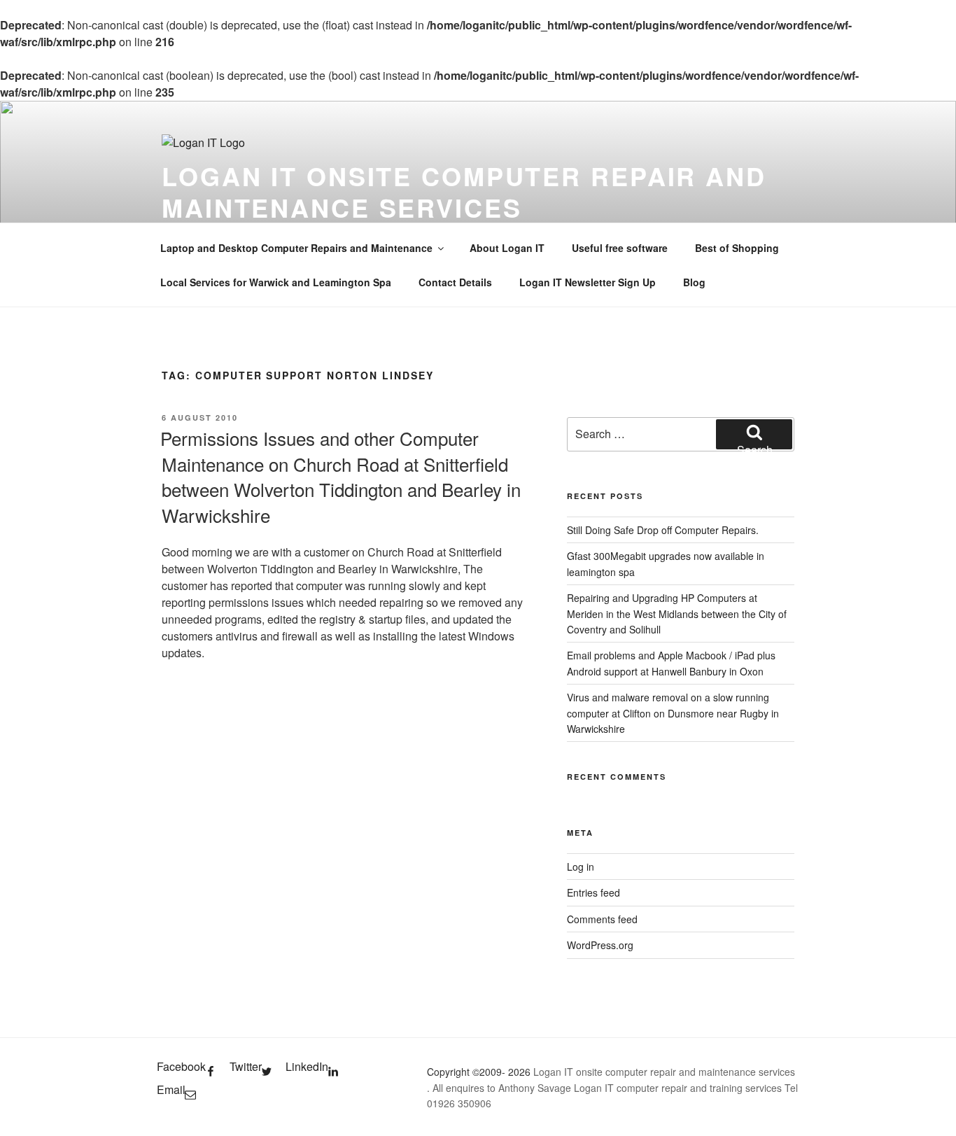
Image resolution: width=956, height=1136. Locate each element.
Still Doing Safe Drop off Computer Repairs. (663, 530)
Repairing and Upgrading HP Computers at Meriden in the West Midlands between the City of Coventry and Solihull (677, 613)
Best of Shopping (737, 248)
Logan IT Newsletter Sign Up (587, 282)
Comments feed (602, 919)
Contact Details (455, 282)
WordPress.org (600, 945)
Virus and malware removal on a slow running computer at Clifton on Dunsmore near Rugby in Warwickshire (673, 713)
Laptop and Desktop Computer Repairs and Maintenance (296, 248)
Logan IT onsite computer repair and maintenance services (464, 191)
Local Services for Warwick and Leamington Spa (275, 282)
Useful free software (620, 248)
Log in (580, 867)
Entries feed (593, 892)
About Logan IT (507, 248)
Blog (694, 282)
